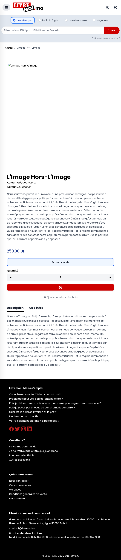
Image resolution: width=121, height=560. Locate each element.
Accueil (9, 47)
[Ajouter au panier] (60, 287)
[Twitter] (17, 429)
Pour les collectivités (22, 455)
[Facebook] (11, 429)
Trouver (111, 30)
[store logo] (53, 7)
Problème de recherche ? (106, 38)
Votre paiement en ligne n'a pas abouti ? (34, 421)
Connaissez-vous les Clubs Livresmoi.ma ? (35, 394)
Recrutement (17, 498)
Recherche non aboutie (23, 416)
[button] (60, 116)
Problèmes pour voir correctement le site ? (36, 399)
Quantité (12, 270)
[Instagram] (23, 429)
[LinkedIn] (29, 429)
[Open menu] (6, 7)
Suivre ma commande (22, 446)
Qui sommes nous (20, 485)
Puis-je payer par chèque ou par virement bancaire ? (42, 407)
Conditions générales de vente (28, 494)
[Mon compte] (108, 7)
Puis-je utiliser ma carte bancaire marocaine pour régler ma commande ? (55, 403)
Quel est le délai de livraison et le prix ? (33, 412)
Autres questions (19, 460)
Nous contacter (19, 481)
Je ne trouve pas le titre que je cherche (33, 451)
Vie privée (15, 489)
